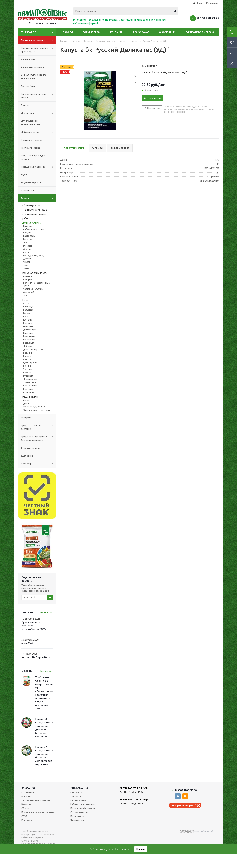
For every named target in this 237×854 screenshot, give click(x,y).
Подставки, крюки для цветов (33, 157)
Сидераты (26, 417)
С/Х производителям (199, 32)
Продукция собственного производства (34, 50)
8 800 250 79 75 (208, 18)
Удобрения (27, 456)
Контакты (116, 32)
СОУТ (24, 816)
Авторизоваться (152, 98)
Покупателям (91, 32)
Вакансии (26, 804)
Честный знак (77, 820)
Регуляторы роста (31, 182)
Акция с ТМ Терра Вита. (36, 657)
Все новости (46, 612)
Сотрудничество (79, 812)
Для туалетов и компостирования (30, 122)
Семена (25, 198)
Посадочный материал (33, 167)
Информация (79, 788)
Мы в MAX (27, 643)
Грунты (25, 105)
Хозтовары (27, 463)
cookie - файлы (120, 849)
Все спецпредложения (33, 40)
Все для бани (28, 86)
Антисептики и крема (32, 67)
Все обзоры (46, 671)
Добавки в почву (30, 132)
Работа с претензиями (82, 804)
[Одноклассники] (185, 796)
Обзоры (25, 808)
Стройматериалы (30, 448)
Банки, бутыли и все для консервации (33, 76)
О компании (167, 32)
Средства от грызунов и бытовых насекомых (34, 438)
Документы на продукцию (35, 800)
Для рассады (28, 113)
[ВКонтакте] (178, 796)
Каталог (30, 32)
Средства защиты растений (31, 427)
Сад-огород (27, 190)
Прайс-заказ (141, 32)
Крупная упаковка (30, 147)
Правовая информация (82, 808)
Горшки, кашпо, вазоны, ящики (33, 96)
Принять (141, 849)
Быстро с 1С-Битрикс (183, 805)
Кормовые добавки (31, 140)
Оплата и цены (78, 800)
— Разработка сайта (205, 831)
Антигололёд (28, 59)
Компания (28, 788)
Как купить (76, 792)
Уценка (25, 174)
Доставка (75, 796)
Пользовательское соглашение (38, 812)
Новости (67, 32)
